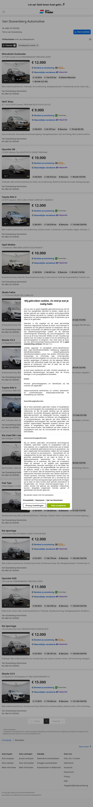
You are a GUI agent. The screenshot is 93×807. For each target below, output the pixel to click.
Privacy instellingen (34, 505)
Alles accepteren (58, 505)
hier (50, 344)
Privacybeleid (28, 500)
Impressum (39, 500)
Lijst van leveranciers (54, 500)
